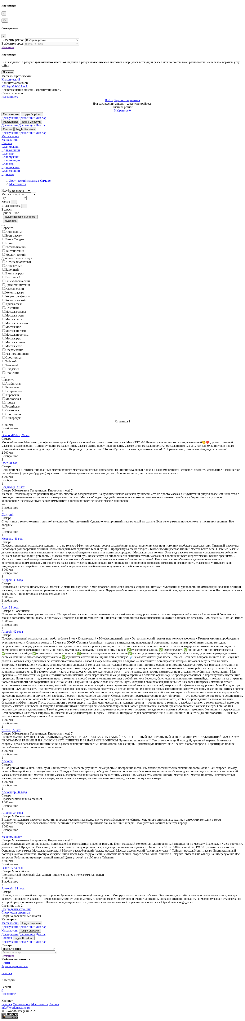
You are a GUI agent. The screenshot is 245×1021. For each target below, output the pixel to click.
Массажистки (11, 114)
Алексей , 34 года (13, 888)
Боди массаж (13, 235)
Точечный (12, 365)
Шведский (12, 369)
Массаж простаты (17, 334)
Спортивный (13, 357)
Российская (12, 406)
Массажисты (10, 121)
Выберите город (12, 43)
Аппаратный (13, 265)
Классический (11, 79)
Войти (109, 100)
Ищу (5, 190)
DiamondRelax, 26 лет (15, 435)
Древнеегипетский (17, 284)
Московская (13, 398)
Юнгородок (13, 418)
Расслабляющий (15, 247)
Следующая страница (16, 912)
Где (4, 197)
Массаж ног (13, 327)
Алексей (7, 761)
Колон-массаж (14, 292)
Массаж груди (14, 315)
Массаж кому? (11, 194)
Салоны (7, 129)
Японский (12, 372)
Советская (12, 410)
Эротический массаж (30, 180)
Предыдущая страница (16, 909)
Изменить (8, 47)
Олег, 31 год (9, 463)
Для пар (41, 118)
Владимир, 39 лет (13, 487)
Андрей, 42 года (12, 631)
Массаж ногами (15, 330)
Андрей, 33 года (12, 580)
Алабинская (13, 383)
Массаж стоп (13, 346)
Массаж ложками (16, 323)
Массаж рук (13, 338)
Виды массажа (11, 205)
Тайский (11, 361)
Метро (6, 201)
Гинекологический (17, 281)
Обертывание (14, 349)
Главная (7, 973)
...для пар (8, 153)
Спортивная (13, 414)
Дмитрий (8, 514)
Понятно (8, 72)
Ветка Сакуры (14, 239)
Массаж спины (15, 342)
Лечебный (12, 307)
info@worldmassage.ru (16, 1007)
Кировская (12, 395)
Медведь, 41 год (12, 538)
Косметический (15, 300)
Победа (10, 402)
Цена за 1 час (10, 213)
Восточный (12, 277)
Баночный (12, 269)
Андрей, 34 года (12, 812)
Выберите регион (13, 39)
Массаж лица (14, 319)
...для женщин (11, 150)
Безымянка (12, 387)
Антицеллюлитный (18, 262)
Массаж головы (15, 311)
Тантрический (14, 250)
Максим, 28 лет (12, 836)
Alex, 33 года (10, 607)
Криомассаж (13, 304)
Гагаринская (13, 391)
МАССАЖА (15, 86)
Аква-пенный (14, 231)
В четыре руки (14, 273)
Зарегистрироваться (127, 100)
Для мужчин (10, 118)
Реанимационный (17, 353)
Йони (9, 243)
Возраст (7, 209)
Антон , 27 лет (11, 730)
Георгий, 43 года (12, 867)
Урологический (15, 254)
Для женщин (27, 118)
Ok (4, 20)
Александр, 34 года (14, 792)
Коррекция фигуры (17, 296)
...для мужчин (11, 146)
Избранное (10, 96)
